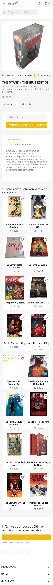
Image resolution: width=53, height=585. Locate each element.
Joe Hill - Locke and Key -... (14, 464)
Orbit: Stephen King (14, 343)
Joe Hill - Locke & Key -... (38, 344)
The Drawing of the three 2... (14, 504)
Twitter (12, 552)
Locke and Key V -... (38, 302)
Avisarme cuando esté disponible (28, 124)
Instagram (27, 552)
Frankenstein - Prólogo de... (14, 383)
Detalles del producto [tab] (20, 144)
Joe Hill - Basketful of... (38, 226)
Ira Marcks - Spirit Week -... (38, 504)
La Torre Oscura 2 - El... (38, 266)
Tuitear (23, 104)
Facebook (4, 552)
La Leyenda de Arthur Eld (14, 266)
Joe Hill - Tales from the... (38, 423)
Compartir (16, 104)
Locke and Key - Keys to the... (38, 464)
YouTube (19, 552)
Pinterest (29, 104)
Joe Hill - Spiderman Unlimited (38, 383)
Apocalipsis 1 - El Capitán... (14, 226)
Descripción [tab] (14, 139)
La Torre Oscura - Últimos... (15, 423)
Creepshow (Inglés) (14, 302)
